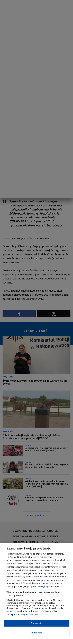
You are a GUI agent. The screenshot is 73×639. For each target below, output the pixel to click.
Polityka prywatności (49, 586)
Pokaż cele (36, 632)
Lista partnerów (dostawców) (22, 614)
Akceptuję (36, 623)
